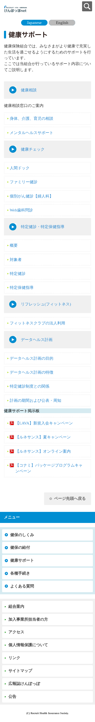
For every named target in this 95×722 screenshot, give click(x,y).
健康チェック (33, 149)
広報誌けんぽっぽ (24, 683)
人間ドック (20, 168)
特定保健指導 (22, 287)
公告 (12, 696)
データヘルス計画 (37, 340)
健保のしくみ (22, 535)
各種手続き (20, 573)
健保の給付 (20, 547)
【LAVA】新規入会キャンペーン (44, 423)
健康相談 (29, 90)
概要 (14, 245)
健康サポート (22, 560)
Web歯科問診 (21, 210)
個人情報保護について (28, 645)
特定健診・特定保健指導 (42, 227)
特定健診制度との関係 (29, 386)
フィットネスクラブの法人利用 (37, 323)
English (62, 23)
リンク (14, 658)
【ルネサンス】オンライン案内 (43, 451)
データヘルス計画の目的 (31, 358)
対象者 (16, 260)
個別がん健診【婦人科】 (31, 196)
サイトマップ (20, 671)
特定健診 (18, 273)
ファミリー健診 (23, 182)
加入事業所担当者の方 (28, 619)
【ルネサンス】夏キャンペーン (43, 437)
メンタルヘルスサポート (31, 133)
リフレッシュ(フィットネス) (46, 304)
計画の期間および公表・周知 (35, 400)
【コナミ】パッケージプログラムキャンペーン (49, 468)
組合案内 (16, 606)
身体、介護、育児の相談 (31, 118)
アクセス (16, 632)
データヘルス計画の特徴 (31, 372)
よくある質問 (22, 586)
